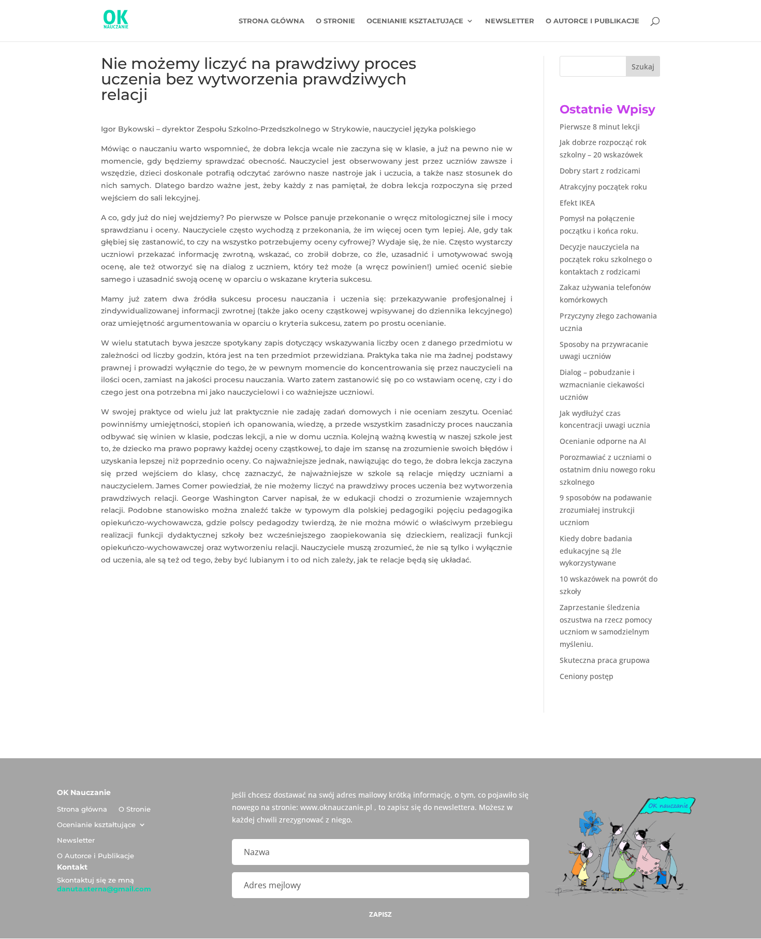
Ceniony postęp (586, 676)
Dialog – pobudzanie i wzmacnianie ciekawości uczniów (602, 384)
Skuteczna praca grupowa (605, 660)
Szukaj (643, 66)
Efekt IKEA (577, 203)
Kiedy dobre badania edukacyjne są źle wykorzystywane (596, 550)
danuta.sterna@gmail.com (104, 889)
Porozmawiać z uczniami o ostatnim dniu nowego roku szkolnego (607, 469)
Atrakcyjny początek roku (603, 187)
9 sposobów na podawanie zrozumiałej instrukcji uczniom (606, 510)
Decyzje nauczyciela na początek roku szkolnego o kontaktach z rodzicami (606, 259)
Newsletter (509, 21)
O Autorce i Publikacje (592, 21)
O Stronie (335, 21)
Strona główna (271, 21)
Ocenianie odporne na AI (603, 441)
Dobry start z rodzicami (600, 171)
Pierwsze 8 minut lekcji (600, 127)
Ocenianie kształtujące (415, 21)
